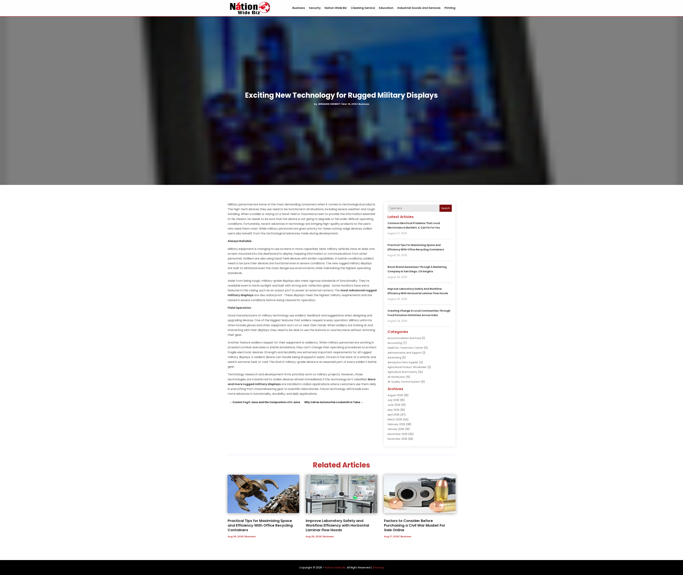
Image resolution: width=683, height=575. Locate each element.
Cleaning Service (363, 8)
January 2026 (396, 429)
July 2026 (393, 400)
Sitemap (378, 567)
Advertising (394, 357)
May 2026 (393, 410)
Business (298, 8)
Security (315, 8)
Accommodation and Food (404, 338)
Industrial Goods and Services (419, 8)
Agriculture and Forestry (402, 372)
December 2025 (397, 434)
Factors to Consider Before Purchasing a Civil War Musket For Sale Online (414, 525)
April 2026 (393, 414)
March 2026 (395, 419)
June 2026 (394, 405)
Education (386, 8)
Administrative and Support (405, 353)
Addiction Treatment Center (405, 348)
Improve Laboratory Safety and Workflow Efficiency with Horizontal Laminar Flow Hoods (337, 525)
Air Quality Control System (404, 382)
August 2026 (395, 395)
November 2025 (397, 439)
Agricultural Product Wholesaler (407, 367)
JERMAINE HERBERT (329, 104)
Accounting (395, 343)
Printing (449, 8)
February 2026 (396, 424)
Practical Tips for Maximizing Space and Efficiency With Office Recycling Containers (260, 525)
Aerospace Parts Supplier (403, 362)
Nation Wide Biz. (335, 567)
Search (445, 208)
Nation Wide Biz (336, 8)
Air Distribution (396, 377)
